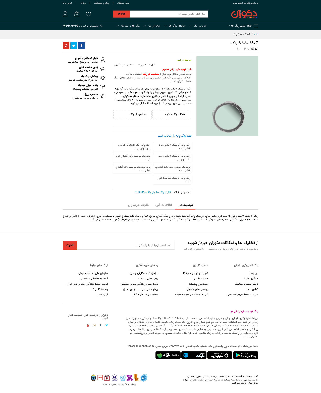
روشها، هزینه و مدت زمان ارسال (140, 289)
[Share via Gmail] (66, 45)
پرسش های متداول (197, 289)
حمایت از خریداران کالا (145, 294)
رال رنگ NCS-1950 (145, 192)
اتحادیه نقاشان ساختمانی (94, 278)
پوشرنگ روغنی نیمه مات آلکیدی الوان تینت (172, 169)
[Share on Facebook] (81, 45)
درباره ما (253, 273)
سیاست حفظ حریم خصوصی (242, 294)
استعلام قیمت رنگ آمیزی (125, 64)
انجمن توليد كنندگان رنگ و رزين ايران (87, 284)
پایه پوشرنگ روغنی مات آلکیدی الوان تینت (133, 169)
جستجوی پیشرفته (198, 284)
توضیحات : (185, 205)
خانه (256, 34)
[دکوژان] (244, 14)
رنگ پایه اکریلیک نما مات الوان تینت (173, 180)
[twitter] (106, 326)
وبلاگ (83, 3)
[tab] (185, 205)
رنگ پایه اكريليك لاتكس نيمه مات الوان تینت (174, 158)
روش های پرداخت (148, 278)
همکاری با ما (251, 278)
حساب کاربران (200, 278)
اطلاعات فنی (163, 205)
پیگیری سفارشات (101, 3)
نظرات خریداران (138, 205)
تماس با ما (67, 3)
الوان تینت (102, 294)
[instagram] (94, 326)
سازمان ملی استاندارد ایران (93, 273)
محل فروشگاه (123, 3)
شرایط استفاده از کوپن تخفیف (191, 294)
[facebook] (100, 326)
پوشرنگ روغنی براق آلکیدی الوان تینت (132, 158)
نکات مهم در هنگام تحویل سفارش (139, 284)
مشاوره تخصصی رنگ (147, 64)
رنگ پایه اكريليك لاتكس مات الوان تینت (174, 147)
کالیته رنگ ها (163, 192)
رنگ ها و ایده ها (130, 26)
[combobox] (169, 14)
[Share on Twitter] (73, 45)
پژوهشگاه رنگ (100, 289)
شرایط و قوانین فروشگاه (195, 273)
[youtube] (88, 326)
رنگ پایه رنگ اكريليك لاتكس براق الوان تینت (134, 147)
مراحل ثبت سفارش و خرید (143, 273)
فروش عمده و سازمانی (246, 284)
